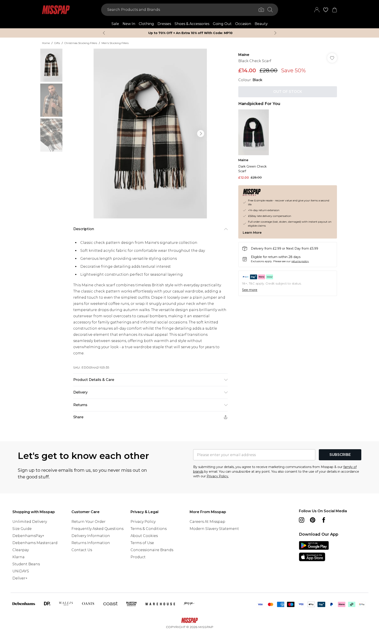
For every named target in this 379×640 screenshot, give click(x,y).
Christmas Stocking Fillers (80, 43)
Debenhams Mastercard (35, 543)
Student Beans (26, 564)
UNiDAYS (20, 571)
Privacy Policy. (218, 476)
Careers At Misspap (207, 522)
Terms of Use (142, 543)
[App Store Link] (314, 551)
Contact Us (81, 550)
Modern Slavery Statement (214, 529)
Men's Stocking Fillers (115, 43)
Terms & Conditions (149, 529)
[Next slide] (275, 32)
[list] (150, 133)
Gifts (57, 43)
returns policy (300, 261)
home (46, 43)
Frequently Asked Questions (97, 529)
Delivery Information (90, 536)
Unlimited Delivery (29, 522)
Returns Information (90, 543)
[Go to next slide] (200, 133)
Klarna (18, 557)
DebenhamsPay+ (28, 536)
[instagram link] (301, 520)
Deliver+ (19, 578)
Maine (243, 55)
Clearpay (20, 550)
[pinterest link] (312, 520)
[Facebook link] (323, 520)
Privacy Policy (143, 522)
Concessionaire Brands (152, 550)
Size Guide (22, 529)
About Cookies (144, 536)
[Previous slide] (104, 32)
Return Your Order (88, 522)
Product (138, 557)
